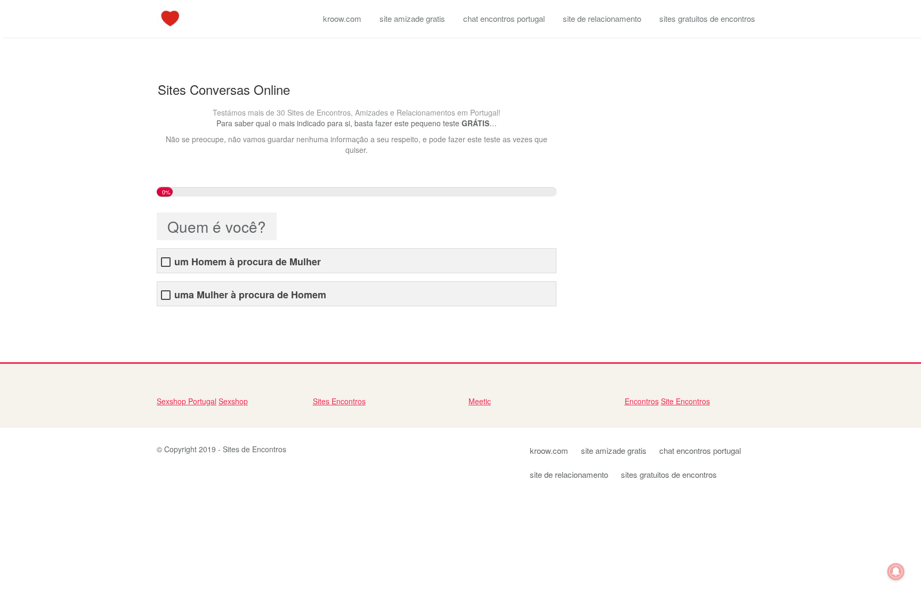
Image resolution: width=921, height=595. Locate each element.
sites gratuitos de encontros (707, 18)
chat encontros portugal (504, 18)
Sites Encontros (339, 401)
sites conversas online (194, 322)
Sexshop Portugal (186, 401)
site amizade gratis (412, 18)
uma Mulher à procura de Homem (250, 295)
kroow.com (342, 18)
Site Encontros (685, 401)
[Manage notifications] (895, 571)
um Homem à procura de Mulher (247, 262)
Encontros (642, 401)
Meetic (479, 401)
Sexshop (233, 401)
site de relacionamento (602, 18)
